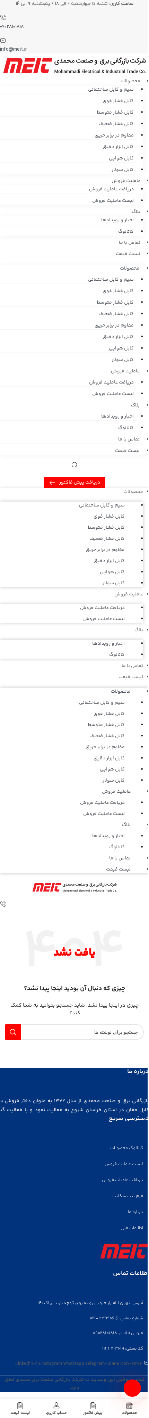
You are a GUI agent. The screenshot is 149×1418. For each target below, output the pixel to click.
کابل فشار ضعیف (116, 124)
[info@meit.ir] (3, 41)
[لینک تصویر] (123, 1251)
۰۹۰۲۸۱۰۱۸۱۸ (12, 26)
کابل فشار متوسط (115, 112)
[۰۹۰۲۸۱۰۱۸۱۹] (3, 905)
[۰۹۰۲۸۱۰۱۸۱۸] (3, 18)
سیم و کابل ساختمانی (111, 89)
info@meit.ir (13, 49)
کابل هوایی (121, 158)
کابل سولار (123, 170)
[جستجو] (13, 1032)
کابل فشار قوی (118, 101)
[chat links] (132, 1388)
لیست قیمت (128, 254)
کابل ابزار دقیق (118, 147)
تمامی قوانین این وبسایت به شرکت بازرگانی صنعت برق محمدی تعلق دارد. (74, 1384)
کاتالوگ (126, 232)
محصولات (130, 268)
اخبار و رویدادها (117, 220)
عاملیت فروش (125, 371)
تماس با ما (129, 243)
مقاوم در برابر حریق (114, 135)
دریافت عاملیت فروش (111, 189)
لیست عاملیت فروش (113, 201)
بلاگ (135, 405)
